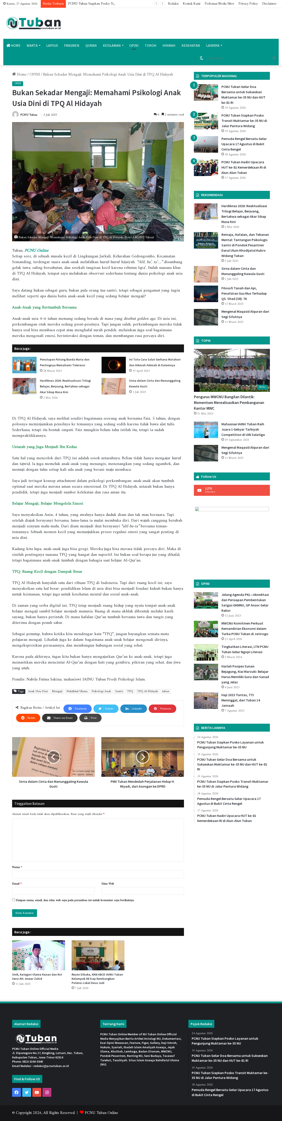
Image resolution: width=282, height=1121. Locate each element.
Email (17, 884)
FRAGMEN (71, 45)
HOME (15, 45)
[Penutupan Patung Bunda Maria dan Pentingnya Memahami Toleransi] (24, 365)
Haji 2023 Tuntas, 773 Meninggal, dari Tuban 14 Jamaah (240, 700)
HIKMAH (169, 45)
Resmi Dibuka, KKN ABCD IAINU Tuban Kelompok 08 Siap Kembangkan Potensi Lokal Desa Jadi (97, 978)
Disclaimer (269, 4)
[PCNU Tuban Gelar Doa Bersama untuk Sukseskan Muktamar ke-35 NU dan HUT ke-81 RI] (206, 92)
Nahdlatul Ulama (77, 691)
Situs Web (108, 884)
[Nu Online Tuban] (33, 23)
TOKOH (150, 45)
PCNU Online (36, 250)
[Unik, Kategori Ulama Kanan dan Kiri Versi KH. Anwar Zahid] (38, 955)
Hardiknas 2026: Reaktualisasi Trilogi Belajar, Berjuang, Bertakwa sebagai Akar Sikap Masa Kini (65, 386)
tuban (165, 691)
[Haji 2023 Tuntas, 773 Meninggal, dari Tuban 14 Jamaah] (206, 700)
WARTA (32, 45)
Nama (17, 867)
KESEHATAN (191, 45)
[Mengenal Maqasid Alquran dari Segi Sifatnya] (206, 317)
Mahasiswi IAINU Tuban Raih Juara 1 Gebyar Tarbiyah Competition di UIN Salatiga (243, 429)
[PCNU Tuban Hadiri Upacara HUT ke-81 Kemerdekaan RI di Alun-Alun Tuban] (206, 168)
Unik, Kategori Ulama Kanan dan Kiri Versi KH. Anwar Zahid (37, 976)
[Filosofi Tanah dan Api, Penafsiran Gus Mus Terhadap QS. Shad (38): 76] (206, 294)
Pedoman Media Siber (219, 4)
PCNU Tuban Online (101, 1113)
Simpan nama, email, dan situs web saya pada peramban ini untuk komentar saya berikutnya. (75, 900)
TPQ (130, 691)
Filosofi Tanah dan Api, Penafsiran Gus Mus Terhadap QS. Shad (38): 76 (244, 293)
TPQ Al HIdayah (147, 691)
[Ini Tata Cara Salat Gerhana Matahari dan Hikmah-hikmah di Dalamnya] (114, 365)
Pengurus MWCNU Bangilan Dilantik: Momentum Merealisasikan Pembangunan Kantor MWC (229, 402)
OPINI (134, 45)
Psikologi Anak (101, 691)
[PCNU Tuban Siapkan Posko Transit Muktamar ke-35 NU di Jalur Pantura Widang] (206, 121)
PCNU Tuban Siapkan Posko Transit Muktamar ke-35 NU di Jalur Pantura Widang (128, 4)
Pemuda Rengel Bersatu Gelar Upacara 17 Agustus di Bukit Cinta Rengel (244, 143)
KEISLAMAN (112, 45)
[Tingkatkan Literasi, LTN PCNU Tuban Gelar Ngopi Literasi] (206, 652)
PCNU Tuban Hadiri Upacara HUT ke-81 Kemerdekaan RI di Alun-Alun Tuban (243, 167)
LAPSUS (52, 45)
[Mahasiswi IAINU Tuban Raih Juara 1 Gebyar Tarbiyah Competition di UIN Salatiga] (206, 430)
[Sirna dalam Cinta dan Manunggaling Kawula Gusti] (114, 386)
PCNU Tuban (28, 115)
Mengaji (57, 691)
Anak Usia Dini (38, 691)
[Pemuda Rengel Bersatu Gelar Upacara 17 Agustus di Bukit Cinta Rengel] (206, 144)
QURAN (91, 45)
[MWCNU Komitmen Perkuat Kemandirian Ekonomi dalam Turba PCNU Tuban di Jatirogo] (206, 629)
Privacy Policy (248, 4)
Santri (119, 691)
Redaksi (173, 4)
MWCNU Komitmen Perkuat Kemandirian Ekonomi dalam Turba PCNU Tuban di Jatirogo (244, 628)
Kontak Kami (191, 4)
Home (21, 74)
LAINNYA (212, 45)
